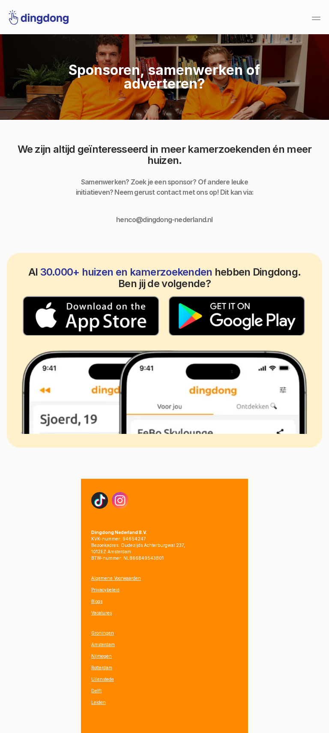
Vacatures (101, 612)
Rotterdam (101, 667)
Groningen (102, 632)
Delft (96, 690)
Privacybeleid (105, 589)
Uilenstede (102, 679)
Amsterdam (103, 644)
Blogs (96, 601)
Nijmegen (101, 656)
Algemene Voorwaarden (116, 578)
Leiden (98, 702)
